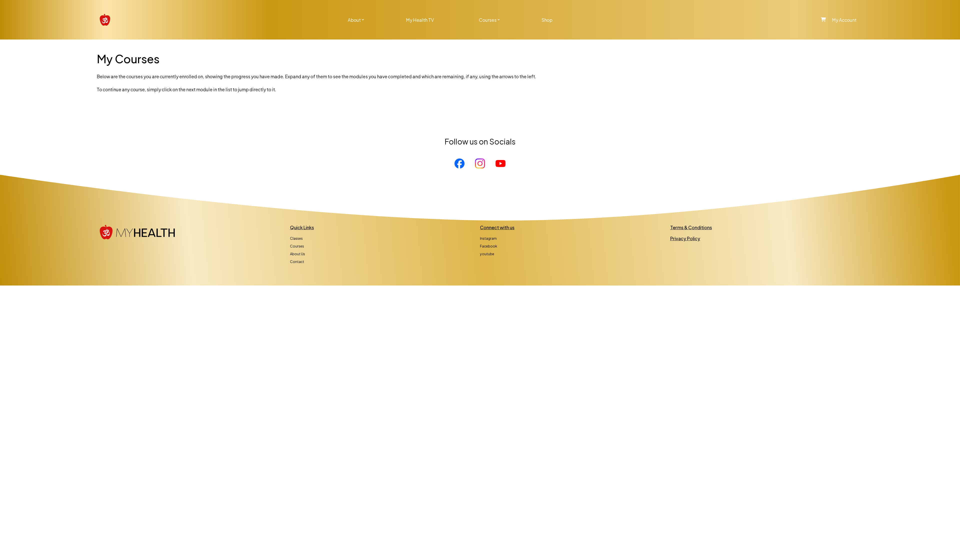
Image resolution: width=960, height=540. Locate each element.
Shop (547, 20)
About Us (297, 254)
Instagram (488, 238)
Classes (296, 238)
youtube (487, 254)
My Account (844, 20)
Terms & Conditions (691, 227)
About (354, 20)
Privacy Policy (685, 238)
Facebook (488, 246)
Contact (297, 261)
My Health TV (420, 20)
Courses (487, 20)
